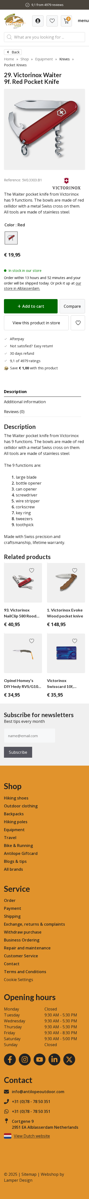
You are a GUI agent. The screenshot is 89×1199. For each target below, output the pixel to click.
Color (9, 225)
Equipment (44, 59)
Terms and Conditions (25, 971)
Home (9, 59)
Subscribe (18, 752)
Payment (12, 908)
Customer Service (21, 956)
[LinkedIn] (54, 1059)
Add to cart (33, 306)
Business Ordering (21, 940)
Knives (64, 59)
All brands (13, 869)
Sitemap (29, 1174)
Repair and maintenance (27, 948)
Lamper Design (18, 1180)
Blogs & (11, 861)
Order (10, 900)
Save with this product (34, 368)
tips (23, 861)
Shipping (12, 916)
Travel (10, 837)
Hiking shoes (16, 798)
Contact (12, 963)
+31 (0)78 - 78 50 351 (31, 1101)
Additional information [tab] (25, 401)
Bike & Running (18, 845)
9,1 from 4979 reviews (47, 4)
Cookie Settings (18, 979)
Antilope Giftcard (21, 853)
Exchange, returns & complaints (34, 924)
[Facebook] (10, 1059)
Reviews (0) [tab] (14, 411)
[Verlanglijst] (38, 20)
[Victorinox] (66, 188)
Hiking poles (15, 821)
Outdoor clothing (21, 806)
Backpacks (14, 814)
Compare (72, 306)
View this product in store (36, 323)
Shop (25, 59)
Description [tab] (15, 391)
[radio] (11, 238)
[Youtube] (39, 1059)
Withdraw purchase (23, 932)
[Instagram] (25, 1059)
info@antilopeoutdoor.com (38, 1091)
